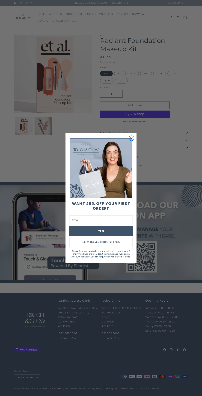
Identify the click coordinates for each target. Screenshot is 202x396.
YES (101, 230)
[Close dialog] (131, 138)
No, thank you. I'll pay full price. (101, 242)
